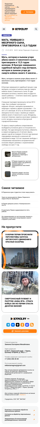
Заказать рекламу (21, 331)
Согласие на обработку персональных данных (18, 415)
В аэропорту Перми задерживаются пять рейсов (16, 210)
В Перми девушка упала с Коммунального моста (16, 204)
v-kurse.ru (13, 7)
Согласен (29, 12)
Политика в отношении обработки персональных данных (16, 410)
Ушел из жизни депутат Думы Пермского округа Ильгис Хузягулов (16, 198)
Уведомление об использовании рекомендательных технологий (16, 419)
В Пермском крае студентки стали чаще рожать (18, 192)
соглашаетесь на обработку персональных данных (11, 17)
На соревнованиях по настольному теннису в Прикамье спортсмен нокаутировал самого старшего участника (17, 218)
